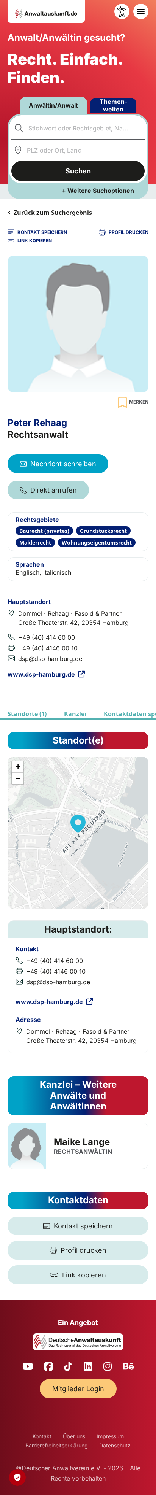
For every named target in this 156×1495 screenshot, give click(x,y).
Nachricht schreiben (63, 464)
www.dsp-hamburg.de (41, 674)
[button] (78, 824)
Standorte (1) (27, 714)
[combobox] (78, 128)
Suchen (78, 171)
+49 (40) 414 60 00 (46, 637)
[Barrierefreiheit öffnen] (121, 11)
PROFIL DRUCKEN (128, 232)
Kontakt (42, 1436)
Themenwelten (113, 105)
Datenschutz (115, 1445)
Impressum (110, 1436)
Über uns (74, 1436)
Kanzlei (75, 714)
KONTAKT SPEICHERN (42, 232)
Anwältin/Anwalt (53, 105)
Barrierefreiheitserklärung (56, 1445)
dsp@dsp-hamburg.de (50, 659)
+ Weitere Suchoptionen (98, 190)
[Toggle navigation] (140, 11)
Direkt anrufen (53, 490)
